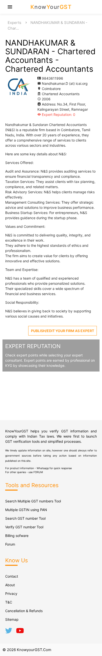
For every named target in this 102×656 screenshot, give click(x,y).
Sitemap (12, 619)
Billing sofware (16, 535)
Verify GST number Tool (24, 527)
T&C (8, 602)
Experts (14, 22)
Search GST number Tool (25, 518)
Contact (11, 576)
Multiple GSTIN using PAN (26, 510)
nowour (51, 7)
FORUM (38, 472)
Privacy (11, 593)
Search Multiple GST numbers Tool (33, 501)
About (10, 585)
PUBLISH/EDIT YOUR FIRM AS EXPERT (62, 331)
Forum (10, 544)
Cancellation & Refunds (24, 611)
